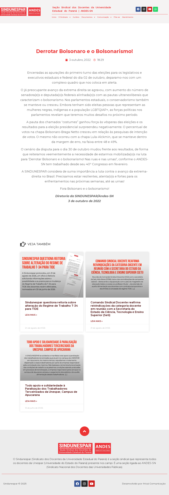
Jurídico (76, 17)
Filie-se (117, 17)
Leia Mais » (31, 315)
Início (54, 17)
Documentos (87, 17)
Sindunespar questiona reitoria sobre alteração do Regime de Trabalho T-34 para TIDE (51, 305)
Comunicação (103, 17)
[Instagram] (143, 9)
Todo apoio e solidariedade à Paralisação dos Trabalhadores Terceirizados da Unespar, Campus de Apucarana (51, 390)
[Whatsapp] (155, 9)
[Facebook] (138, 9)
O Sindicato (63, 17)
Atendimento (127, 17)
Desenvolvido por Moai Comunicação (144, 483)
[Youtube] (149, 9)
